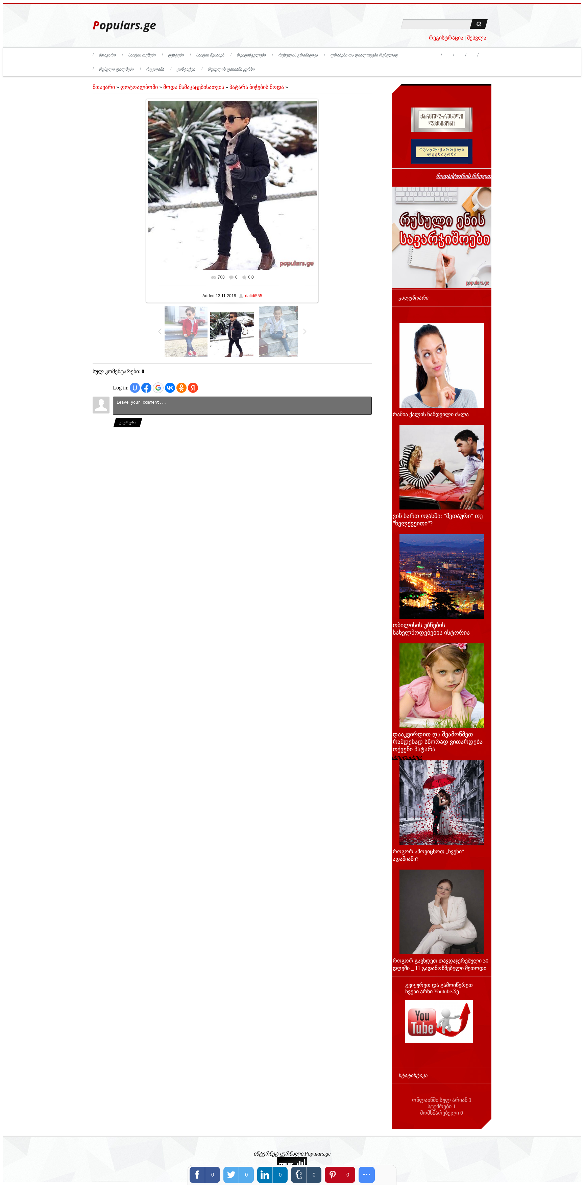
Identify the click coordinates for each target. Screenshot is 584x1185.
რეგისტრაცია (446, 38)
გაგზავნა (128, 423)
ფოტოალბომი (139, 87)
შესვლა (476, 38)
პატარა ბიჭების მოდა (256, 87)
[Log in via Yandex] (193, 388)
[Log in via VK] (170, 388)
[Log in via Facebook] (146, 388)
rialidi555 (253, 295)
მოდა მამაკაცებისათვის (193, 87)
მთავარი (104, 87)
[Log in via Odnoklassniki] (181, 388)
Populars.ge (124, 25)
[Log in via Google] (158, 387)
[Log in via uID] (135, 388)
